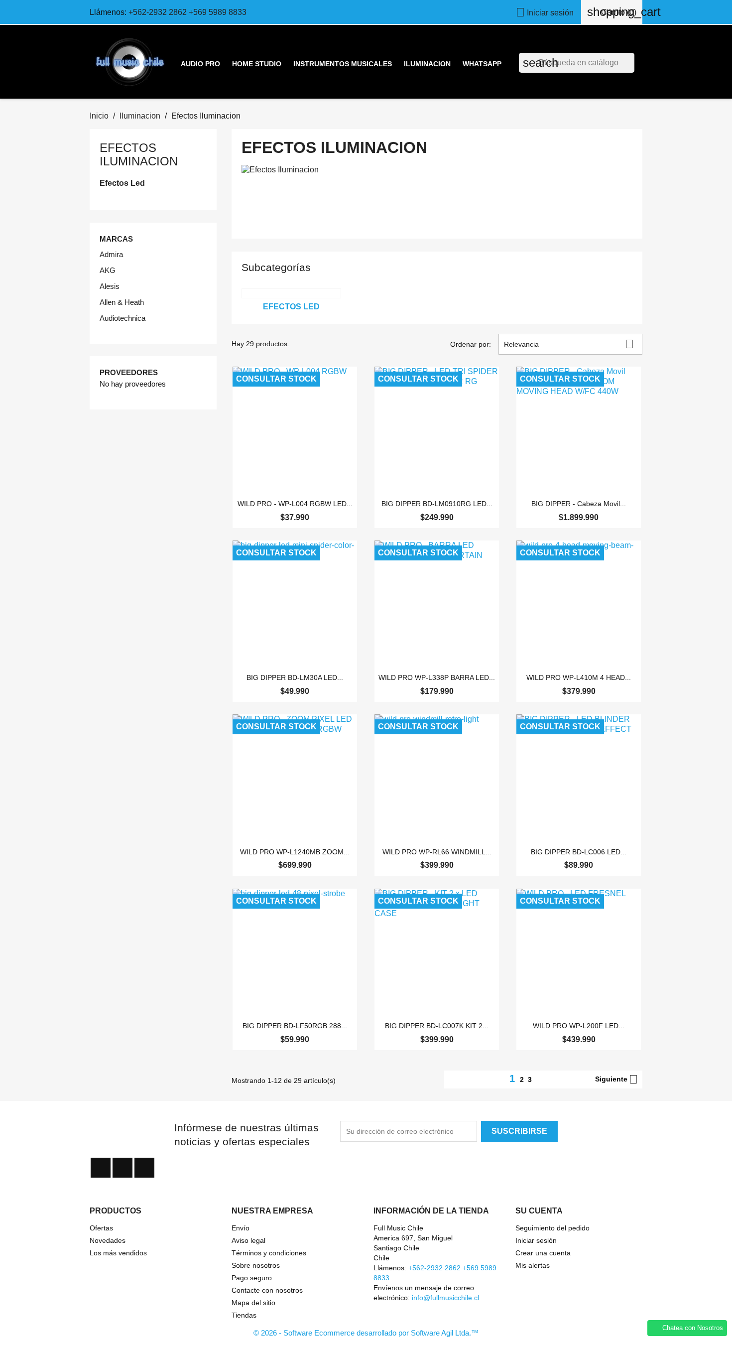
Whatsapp (482, 64)
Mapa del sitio (253, 1303)
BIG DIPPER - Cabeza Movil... (578, 504)
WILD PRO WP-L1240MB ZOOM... (295, 852)
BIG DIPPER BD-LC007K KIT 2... (436, 1026)
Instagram (144, 1168)
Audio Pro (200, 64)
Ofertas (101, 1228)
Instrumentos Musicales (342, 64)
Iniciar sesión (536, 1240)
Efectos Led (122, 183)
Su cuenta (539, 1211)
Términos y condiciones (269, 1253)
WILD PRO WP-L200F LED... (578, 1026)
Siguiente (616, 1079)
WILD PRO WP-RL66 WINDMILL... (436, 852)
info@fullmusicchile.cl (445, 1298)
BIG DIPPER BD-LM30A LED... (294, 677)
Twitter (122, 1168)
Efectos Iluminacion (139, 154)
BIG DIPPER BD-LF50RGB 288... (295, 1026)
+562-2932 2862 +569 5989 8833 (187, 12)
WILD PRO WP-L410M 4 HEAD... (578, 677)
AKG (108, 270)
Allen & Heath (122, 302)
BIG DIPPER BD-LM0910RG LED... (436, 504)
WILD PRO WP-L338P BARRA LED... (436, 677)
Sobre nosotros (256, 1265)
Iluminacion (427, 64)
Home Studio (256, 64)
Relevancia (569, 344)
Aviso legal (248, 1240)
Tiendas (244, 1315)
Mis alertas (532, 1265)
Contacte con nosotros (267, 1290)
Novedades (107, 1240)
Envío (240, 1228)
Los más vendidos (118, 1253)
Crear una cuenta (543, 1253)
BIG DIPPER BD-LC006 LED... (578, 852)
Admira (111, 254)
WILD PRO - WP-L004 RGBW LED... (295, 504)
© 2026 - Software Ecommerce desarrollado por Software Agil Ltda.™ (366, 1333)
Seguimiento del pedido (552, 1228)
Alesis (110, 286)
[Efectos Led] (291, 293)
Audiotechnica (122, 318)
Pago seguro (252, 1278)
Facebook (101, 1168)
